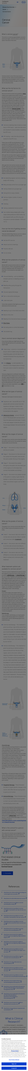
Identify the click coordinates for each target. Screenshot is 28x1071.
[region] (14, 1053)
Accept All (14, 1068)
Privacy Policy (14, 1050)
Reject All (14, 1063)
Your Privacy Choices (14, 1059)
